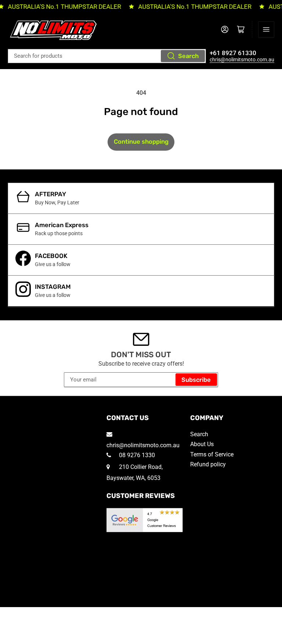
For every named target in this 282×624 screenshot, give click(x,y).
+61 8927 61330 (233, 53)
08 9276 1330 (136, 455)
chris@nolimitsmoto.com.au (242, 59)
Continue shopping (141, 141)
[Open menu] (266, 29)
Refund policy (208, 464)
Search (188, 56)
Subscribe (196, 379)
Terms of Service (212, 454)
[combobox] (107, 56)
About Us (202, 444)
